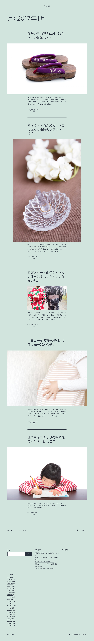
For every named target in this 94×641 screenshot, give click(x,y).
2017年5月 (10, 616)
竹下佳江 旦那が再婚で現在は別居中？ (45, 568)
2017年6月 (10, 614)
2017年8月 (10, 610)
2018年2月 (10, 597)
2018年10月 (10, 579)
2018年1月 (10, 599)
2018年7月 (10, 586)
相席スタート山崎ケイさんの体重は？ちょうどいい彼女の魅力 (46, 276)
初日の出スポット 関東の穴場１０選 (44, 561)
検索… (9, 550)
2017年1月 (10, 625)
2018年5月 (10, 590)
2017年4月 (10, 619)
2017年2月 (10, 623)
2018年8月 (10, 584)
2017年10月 (10, 605)
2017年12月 (10, 601)
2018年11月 (10, 577)
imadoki (47, 6)
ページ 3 (22, 530)
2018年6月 (10, 588)
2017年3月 (10, 621)
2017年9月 (10, 608)
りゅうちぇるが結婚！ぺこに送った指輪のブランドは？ (46, 129)
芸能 (34, 110)
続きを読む (48, 104)
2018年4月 (10, 592)
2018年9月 (10, 581)
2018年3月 (10, 595)
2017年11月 (10, 603)
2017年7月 (10, 612)
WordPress (83, 634)
